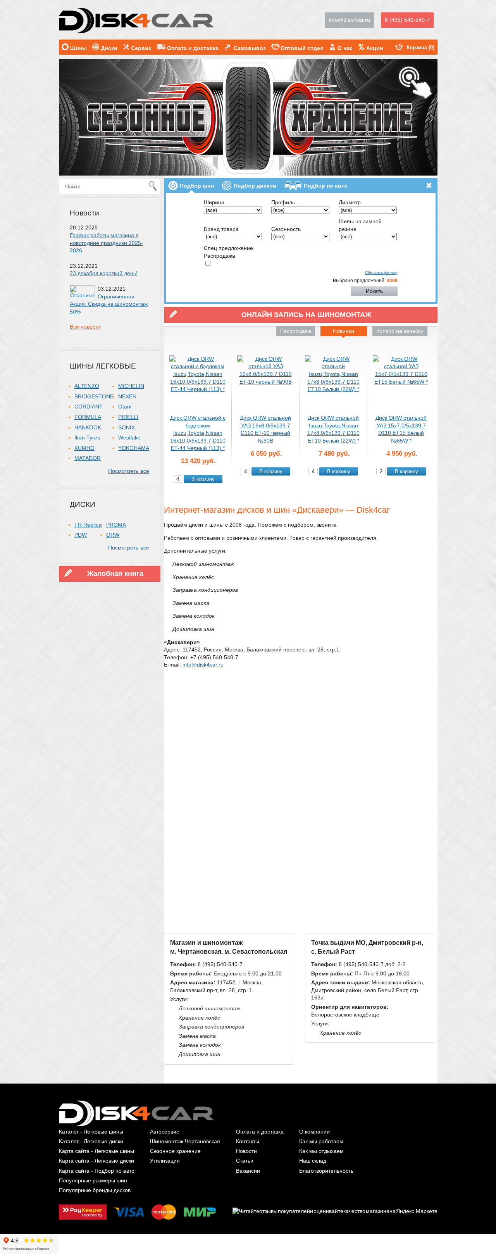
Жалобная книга (115, 573)
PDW (80, 535)
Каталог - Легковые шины (91, 1132)
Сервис (141, 48)
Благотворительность (326, 1171)
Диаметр (350, 202)
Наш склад (312, 1161)
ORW (112, 535)
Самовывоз (250, 48)
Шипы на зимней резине (360, 225)
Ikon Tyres (87, 437)
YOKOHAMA (133, 448)
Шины (78, 48)
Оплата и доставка (193, 48)
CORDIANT (88, 406)
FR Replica (88, 525)
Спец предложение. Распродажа (229, 252)
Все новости (85, 327)
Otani (124, 406)
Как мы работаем (321, 1141)
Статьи (244, 1161)
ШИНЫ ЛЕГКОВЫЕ (103, 366)
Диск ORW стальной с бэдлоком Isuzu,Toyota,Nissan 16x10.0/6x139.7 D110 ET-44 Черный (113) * (198, 433)
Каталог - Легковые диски (91, 1141)
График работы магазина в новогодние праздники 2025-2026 (106, 242)
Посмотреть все (129, 471)
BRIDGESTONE (94, 396)
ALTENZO (86, 386)
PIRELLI (128, 417)
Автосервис (164, 1132)
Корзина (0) (420, 47)
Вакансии (248, 1171)
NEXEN (127, 396)
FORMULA (87, 417)
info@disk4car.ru (349, 20)
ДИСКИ (82, 504)
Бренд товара (221, 229)
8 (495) (407, 20)
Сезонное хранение (175, 1151)
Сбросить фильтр (381, 272)
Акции (374, 48)
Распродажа (296, 331)
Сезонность (286, 229)
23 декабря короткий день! (104, 273)
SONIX (126, 427)
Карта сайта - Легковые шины (96, 1151)
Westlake (129, 437)
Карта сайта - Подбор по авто (96, 1171)
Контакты (247, 1141)
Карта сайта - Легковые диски (96, 1161)
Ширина (214, 202)
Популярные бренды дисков (95, 1190)
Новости (84, 213)
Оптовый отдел (302, 48)
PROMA (116, 525)
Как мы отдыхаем (321, 1151)
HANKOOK (87, 427)
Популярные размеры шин (93, 1180)
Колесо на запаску (399, 331)
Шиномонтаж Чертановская (185, 1141)
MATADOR (87, 458)
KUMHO (84, 448)
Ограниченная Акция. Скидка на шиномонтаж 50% (109, 304)
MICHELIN (131, 386)
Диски (109, 48)
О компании (314, 1132)
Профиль (283, 202)
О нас (345, 48)
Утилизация (165, 1161)
